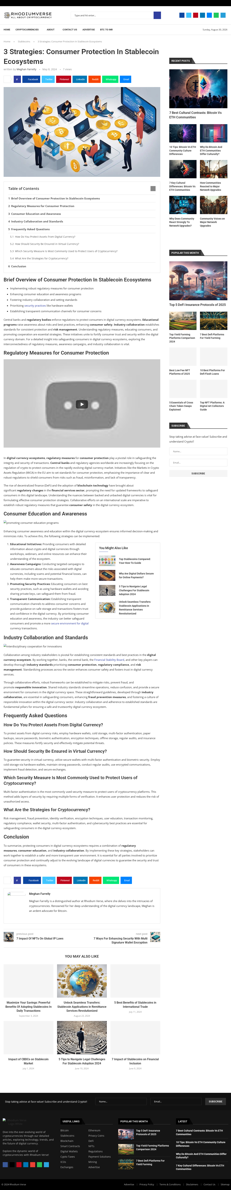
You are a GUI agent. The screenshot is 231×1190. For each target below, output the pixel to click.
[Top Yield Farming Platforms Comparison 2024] (183, 321)
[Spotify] (216, 15)
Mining (92, 1162)
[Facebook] (181, 15)
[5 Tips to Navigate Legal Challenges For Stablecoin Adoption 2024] (107, 590)
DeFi (91, 1141)
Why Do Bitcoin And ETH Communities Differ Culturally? (211, 150)
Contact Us (70, 29)
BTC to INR (106, 29)
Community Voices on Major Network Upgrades (212, 222)
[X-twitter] (12, 1164)
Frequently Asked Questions (30, 229)
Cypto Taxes (67, 1156)
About (51, 29)
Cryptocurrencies (27, 29)
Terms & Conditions (170, 1184)
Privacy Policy (147, 1184)
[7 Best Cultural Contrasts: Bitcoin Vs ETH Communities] (198, 88)
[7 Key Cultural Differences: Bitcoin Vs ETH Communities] (183, 169)
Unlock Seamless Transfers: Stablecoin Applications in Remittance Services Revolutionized (81, 1006)
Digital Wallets (69, 1151)
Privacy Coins (96, 1135)
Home (7, 29)
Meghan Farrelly (26, 69)
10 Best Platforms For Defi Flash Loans (212, 372)
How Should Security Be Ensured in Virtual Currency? (47, 244)
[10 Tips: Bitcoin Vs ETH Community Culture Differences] (183, 133)
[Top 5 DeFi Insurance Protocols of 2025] (198, 280)
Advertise (88, 29)
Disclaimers (192, 1184)
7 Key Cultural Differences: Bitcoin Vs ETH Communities (182, 186)
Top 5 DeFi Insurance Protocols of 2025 (197, 305)
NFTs (91, 1146)
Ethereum (94, 1130)
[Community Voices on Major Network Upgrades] (213, 205)
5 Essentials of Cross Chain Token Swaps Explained (181, 406)
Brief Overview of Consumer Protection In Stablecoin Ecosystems (55, 198)
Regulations (95, 1151)
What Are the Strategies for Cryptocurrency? (41, 258)
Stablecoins (24, 41)
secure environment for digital (70, 623)
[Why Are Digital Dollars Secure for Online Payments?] (107, 575)
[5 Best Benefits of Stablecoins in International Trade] (135, 981)
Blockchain (66, 1141)
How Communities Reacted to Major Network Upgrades (210, 186)
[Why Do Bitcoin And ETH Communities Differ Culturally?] (213, 133)
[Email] (209, 15)
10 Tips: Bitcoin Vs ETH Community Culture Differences (182, 150)
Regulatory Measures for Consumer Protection (42, 206)
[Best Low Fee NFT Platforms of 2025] (183, 356)
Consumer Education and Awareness (36, 214)
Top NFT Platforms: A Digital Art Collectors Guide (212, 406)
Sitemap (225, 1184)
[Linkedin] (202, 15)
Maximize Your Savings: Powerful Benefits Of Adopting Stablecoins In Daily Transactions (28, 1006)
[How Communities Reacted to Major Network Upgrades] (213, 169)
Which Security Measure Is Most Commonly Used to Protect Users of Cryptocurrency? (66, 251)
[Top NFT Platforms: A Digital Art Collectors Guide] (213, 389)
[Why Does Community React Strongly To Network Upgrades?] (183, 205)
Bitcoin (64, 1130)
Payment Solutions (99, 1156)
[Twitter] (188, 15)
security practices (35, 305)
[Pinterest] (195, 15)
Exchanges (66, 1167)
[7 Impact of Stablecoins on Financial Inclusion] (135, 1037)
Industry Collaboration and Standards (37, 221)
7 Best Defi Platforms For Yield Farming (212, 336)
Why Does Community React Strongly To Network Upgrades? (181, 222)
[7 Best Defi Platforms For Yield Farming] (213, 321)
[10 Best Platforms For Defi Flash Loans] (213, 356)
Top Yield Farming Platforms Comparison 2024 (182, 338)
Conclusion (18, 266)
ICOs (63, 1162)
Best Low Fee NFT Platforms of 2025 (179, 372)
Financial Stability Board (109, 660)
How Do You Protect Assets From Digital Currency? (45, 236)
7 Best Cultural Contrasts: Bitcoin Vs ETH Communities (195, 115)
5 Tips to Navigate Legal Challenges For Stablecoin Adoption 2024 (134, 590)
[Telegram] (223, 15)
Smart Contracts (70, 1146)
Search (157, 15)
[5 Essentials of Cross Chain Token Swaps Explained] (183, 389)
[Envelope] (32, 1164)
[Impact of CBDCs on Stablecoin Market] (28, 1037)
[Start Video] (82, 404)
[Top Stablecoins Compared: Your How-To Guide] (107, 560)
